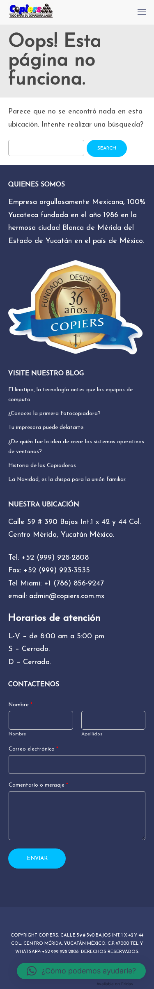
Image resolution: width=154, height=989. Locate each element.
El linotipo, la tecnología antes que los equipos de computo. (70, 394)
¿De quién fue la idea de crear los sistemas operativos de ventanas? (76, 446)
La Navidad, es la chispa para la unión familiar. (67, 479)
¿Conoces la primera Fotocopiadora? (54, 413)
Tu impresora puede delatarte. (46, 427)
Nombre (20, 705)
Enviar (37, 858)
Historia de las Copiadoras (42, 465)
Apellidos (91, 734)
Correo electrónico (33, 749)
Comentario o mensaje (38, 785)
